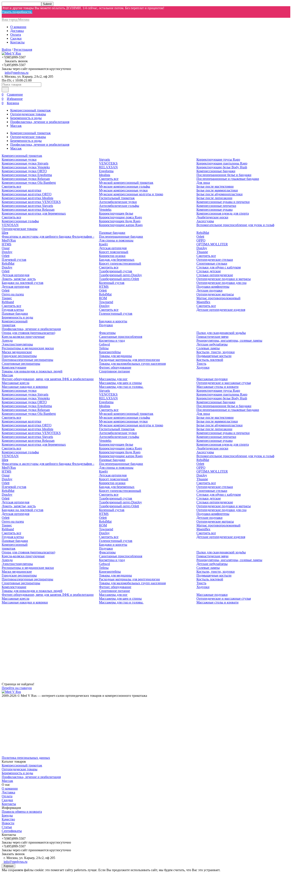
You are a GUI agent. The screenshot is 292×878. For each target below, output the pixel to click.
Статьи (7, 827)
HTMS (6, 244)
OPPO (200, 240)
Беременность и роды (26, 118)
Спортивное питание (114, 371)
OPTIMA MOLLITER (212, 244)
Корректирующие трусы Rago (218, 159)
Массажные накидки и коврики (25, 387)
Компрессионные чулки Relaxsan (26, 179)
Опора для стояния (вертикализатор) (28, 333)
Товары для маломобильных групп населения (132, 363)
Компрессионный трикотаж (30, 110)
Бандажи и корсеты (113, 321)
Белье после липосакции (214, 198)
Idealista (104, 175)
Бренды (7, 815)
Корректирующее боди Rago (119, 221)
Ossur (6, 248)
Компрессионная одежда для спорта (222, 213)
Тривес (7, 298)
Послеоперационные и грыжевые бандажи (227, 179)
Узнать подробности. (17, 12)
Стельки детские (208, 271)
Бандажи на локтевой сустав (22, 283)
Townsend (106, 302)
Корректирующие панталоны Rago (221, 163)
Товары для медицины (115, 356)
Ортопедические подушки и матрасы (223, 279)
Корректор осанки (112, 256)
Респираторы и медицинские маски (28, 348)
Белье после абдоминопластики (219, 194)
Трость (201, 363)
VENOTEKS (108, 163)
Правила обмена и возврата (22, 811)
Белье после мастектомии (215, 186)
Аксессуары (205, 221)
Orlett (5, 256)
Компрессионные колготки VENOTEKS (31, 202)
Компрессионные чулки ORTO (24, 171)
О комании (18, 27)
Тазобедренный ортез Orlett (119, 279)
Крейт (103, 244)
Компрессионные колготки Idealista (27, 198)
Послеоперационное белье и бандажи (223, 175)
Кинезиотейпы (110, 352)
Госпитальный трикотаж (117, 198)
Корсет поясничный (113, 252)
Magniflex (203, 302)
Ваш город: (15, 19)
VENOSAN (10, 225)
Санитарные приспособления (120, 336)
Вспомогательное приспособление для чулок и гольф (235, 225)
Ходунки (202, 367)
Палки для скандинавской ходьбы (221, 333)
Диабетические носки (212, 217)
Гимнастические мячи (212, 336)
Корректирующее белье (116, 213)
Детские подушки (209, 290)
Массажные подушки (212, 379)
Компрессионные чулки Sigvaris (25, 163)
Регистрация (23, 49)
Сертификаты (12, 831)
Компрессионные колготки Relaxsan (28, 209)
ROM (103, 298)
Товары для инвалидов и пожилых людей (32, 371)
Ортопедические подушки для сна (221, 283)
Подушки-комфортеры (212, 286)
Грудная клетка (13, 309)
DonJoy (7, 252)
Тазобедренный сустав (115, 271)
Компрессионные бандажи (215, 171)
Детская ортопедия (15, 275)
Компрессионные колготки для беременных (34, 213)
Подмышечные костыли (214, 356)
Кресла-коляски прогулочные (23, 336)
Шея (5, 232)
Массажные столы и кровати (217, 387)
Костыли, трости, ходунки (215, 352)
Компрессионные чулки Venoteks (26, 167)
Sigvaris (104, 159)
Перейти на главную (17, 688)
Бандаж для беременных (116, 259)
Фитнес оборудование (115, 367)
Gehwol (104, 344)
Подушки (106, 325)
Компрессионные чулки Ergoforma (27, 175)
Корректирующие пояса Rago (120, 217)
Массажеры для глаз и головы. (121, 387)
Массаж (16, 126)
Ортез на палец (13, 294)
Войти (6, 49)
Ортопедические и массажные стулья (223, 383)
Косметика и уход (112, 340)
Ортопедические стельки (214, 259)
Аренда (7, 340)
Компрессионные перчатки (216, 206)
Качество (8, 819)
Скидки (16, 38)
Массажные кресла (15, 383)
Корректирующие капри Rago (121, 225)
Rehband (8, 302)
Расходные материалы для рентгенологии (129, 360)
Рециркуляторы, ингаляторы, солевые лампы (229, 340)
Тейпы (104, 348)
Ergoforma (106, 171)
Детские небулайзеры (212, 344)
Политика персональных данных (26, 757)
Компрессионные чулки (19, 159)
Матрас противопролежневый (218, 298)
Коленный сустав (111, 283)
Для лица (203, 182)
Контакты (17, 42)
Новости (8, 823)
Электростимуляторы (17, 344)
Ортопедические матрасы (215, 294)
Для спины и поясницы (116, 240)
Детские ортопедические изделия (220, 309)
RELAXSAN (108, 167)
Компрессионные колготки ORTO (27, 194)
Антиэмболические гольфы (119, 206)
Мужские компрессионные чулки (123, 190)
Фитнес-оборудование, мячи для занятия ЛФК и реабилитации (48, 379)
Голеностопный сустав (115, 313)
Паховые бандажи (15, 313)
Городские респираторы (19, 356)
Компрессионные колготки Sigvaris (27, 206)
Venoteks (105, 209)
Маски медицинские (17, 352)
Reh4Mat (8, 263)
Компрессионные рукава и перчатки (223, 202)
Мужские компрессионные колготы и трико (131, 194)
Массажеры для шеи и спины (120, 383)
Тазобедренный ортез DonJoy (120, 275)
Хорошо (8, 866)
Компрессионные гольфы (20, 221)
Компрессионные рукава (214, 209)
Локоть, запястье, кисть (19, 279)
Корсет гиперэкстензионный (120, 263)
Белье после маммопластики (217, 190)
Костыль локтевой (209, 360)
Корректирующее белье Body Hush (221, 167)
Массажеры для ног (113, 379)
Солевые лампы (208, 348)
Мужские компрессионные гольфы (124, 186)
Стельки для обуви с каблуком (218, 267)
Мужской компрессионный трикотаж (126, 182)
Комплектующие (14, 367)
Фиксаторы (107, 333)
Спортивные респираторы (21, 363)
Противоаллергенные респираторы (27, 360)
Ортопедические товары (28, 114)
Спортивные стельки (211, 263)
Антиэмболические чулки (118, 202)
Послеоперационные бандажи (121, 236)
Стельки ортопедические (214, 275)
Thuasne (202, 252)
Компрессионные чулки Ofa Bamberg (29, 182)
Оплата (15, 34)
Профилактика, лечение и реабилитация (39, 122)
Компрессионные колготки (21, 190)
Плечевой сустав (14, 259)
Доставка (17, 31)
